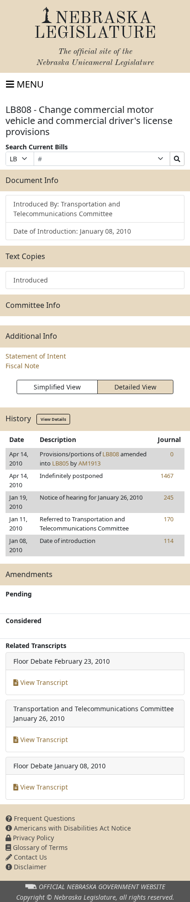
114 (168, 540)
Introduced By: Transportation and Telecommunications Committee (66, 209)
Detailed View (135, 387)
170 (168, 519)
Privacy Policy (32, 837)
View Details (53, 419)
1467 (166, 476)
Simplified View (57, 387)
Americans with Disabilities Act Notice (71, 828)
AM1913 (89, 463)
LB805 (60, 463)
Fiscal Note (22, 365)
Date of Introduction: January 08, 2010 (72, 231)
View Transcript (43, 682)
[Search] (177, 159)
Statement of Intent (36, 356)
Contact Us (29, 857)
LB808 (110, 454)
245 (168, 497)
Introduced (30, 280)
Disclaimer (29, 866)
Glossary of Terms (39, 847)
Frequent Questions (43, 818)
